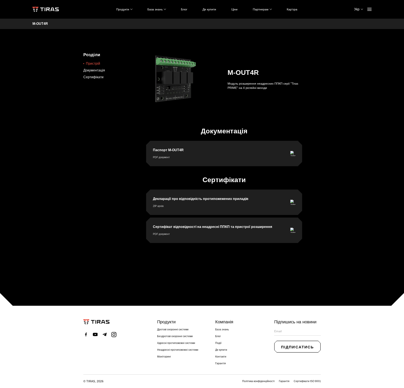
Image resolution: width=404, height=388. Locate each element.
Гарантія (220, 363)
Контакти (220, 356)
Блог (184, 9)
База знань (222, 329)
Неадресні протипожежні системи (177, 349)
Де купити (209, 9)
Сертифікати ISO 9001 (307, 381)
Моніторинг (164, 356)
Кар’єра (292, 9)
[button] (297, 347)
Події (218, 343)
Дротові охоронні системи (173, 329)
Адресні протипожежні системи (176, 343)
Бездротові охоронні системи (175, 336)
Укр (356, 9)
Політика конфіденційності (258, 381)
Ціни (234, 9)
